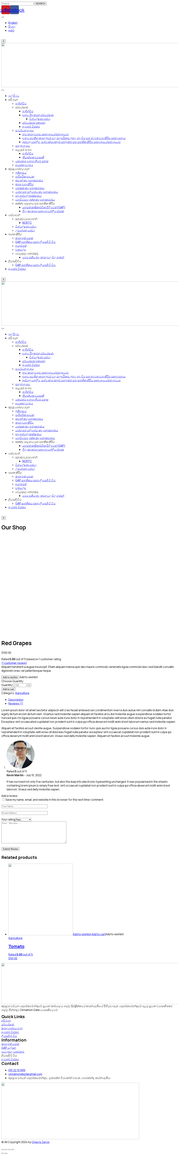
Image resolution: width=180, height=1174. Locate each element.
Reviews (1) (15, 703)
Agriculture (22, 693)
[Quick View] (91, 934)
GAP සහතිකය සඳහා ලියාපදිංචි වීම (35, 242)
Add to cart (8, 689)
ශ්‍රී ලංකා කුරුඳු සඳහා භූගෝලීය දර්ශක (43, 211)
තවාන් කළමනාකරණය (29, 180)
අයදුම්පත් (21, 246)
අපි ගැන (6, 1020)
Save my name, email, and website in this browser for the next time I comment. (54, 800)
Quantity (6, 685)
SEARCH (40, 3)
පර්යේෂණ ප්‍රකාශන (33, 123)
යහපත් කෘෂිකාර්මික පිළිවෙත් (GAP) (43, 207)
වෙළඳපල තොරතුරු (12, 1052)
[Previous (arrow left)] (2, 1153)
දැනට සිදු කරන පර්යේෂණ (38, 115)
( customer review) (14, 663)
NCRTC (27, 223)
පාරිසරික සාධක (24, 176)
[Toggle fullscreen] (9, 1149)
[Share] (6, 1149)
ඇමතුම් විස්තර (31, 126)
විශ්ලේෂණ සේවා (39, 119)
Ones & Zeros (41, 1142)
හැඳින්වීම (21, 103)
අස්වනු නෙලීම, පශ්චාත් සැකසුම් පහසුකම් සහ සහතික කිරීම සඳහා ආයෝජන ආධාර (71, 142)
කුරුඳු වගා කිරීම (24, 184)
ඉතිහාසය (21, 173)
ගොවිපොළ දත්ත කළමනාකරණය (35, 200)
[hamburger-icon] (2, 17)
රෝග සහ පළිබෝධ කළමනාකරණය (36, 192)
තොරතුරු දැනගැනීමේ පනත (31, 161)
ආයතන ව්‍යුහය (24, 165)
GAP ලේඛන (8, 1048)
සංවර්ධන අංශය (24, 130)
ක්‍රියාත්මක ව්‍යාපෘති (33, 157)
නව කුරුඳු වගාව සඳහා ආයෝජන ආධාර (45, 134)
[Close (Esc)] (2, 1149)
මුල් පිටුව (13, 96)
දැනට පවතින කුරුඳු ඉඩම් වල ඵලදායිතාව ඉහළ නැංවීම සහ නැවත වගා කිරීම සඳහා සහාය (74, 138)
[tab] (92, 700)
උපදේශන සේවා (25, 230)
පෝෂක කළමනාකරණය (29, 188)
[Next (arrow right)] (6, 1153)
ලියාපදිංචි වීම (9, 1036)
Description (15, 700)
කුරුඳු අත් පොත (24, 238)
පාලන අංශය (22, 146)
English (12, 23)
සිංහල (12, 26)
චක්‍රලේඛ (20, 250)
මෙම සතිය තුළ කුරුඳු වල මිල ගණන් (43, 257)
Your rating (8, 819)
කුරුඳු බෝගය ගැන (12, 1028)
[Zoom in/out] (12, 1149)
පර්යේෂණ (7, 1024)
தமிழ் (11, 30)
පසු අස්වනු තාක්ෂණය (28, 196)
